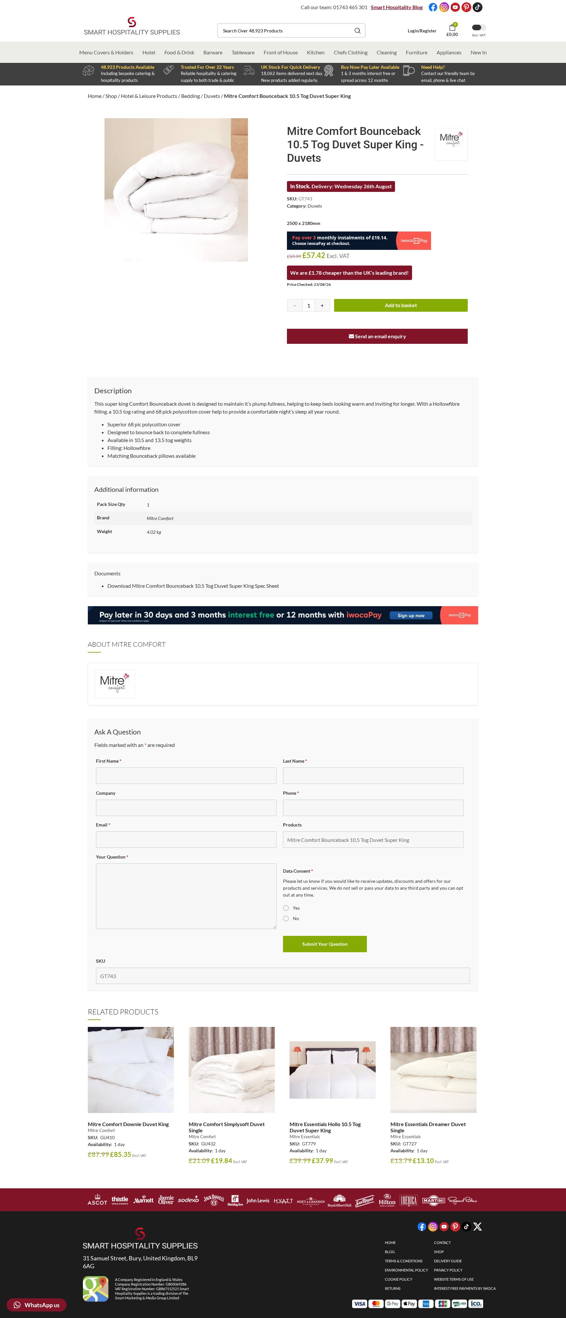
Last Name (295, 761)
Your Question (112, 857)
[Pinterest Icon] (466, 7)
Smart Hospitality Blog (397, 7)
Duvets (212, 96)
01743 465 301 (350, 7)
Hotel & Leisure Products (149, 96)
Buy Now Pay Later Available (370, 67)
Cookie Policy (398, 1279)
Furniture (416, 52)
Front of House (281, 52)
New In (479, 52)
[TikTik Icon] (477, 7)
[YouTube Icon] (455, 7)
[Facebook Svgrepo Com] (433, 7)
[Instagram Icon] (444, 7)
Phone (291, 793)
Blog (390, 1252)
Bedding (190, 96)
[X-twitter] (477, 1226)
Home (95, 96)
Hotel (148, 52)
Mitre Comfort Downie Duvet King (128, 1124)
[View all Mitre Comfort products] (451, 144)
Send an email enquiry (380, 336)
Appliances (449, 52)
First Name (109, 761)
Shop (111, 96)
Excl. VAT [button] (479, 35)
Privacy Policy (448, 1270)
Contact (442, 1242)
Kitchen (316, 52)
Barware (212, 52)
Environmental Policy (406, 1270)
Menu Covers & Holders (106, 52)
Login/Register (422, 30)
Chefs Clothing (351, 52)
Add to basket (401, 305)
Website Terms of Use (454, 1279)
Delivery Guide (448, 1261)
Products (292, 824)
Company (105, 793)
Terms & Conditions (404, 1261)
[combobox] (291, 30)
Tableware (243, 52)
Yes (296, 908)
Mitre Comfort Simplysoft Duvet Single (227, 1127)
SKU (100, 961)
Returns (393, 1288)
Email (103, 824)
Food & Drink (179, 52)
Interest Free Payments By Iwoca (465, 1288)
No (296, 918)
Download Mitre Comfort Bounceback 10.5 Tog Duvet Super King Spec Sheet (193, 586)
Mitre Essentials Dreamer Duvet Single (428, 1127)
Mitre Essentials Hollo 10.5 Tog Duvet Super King (325, 1127)
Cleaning (387, 52)
